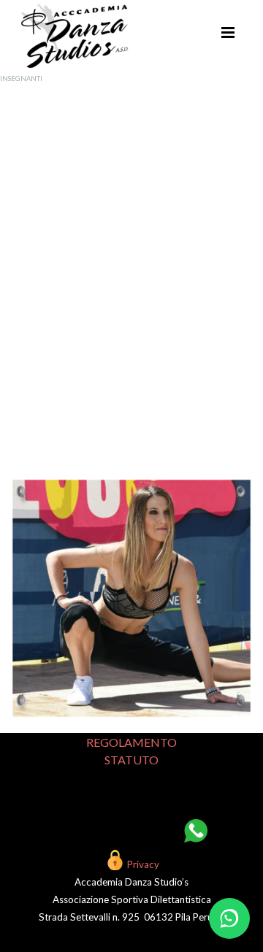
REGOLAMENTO (131, 742)
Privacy (143, 864)
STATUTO (131, 760)
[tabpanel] (131, 274)
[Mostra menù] (228, 32)
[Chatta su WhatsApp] (229, 918)
